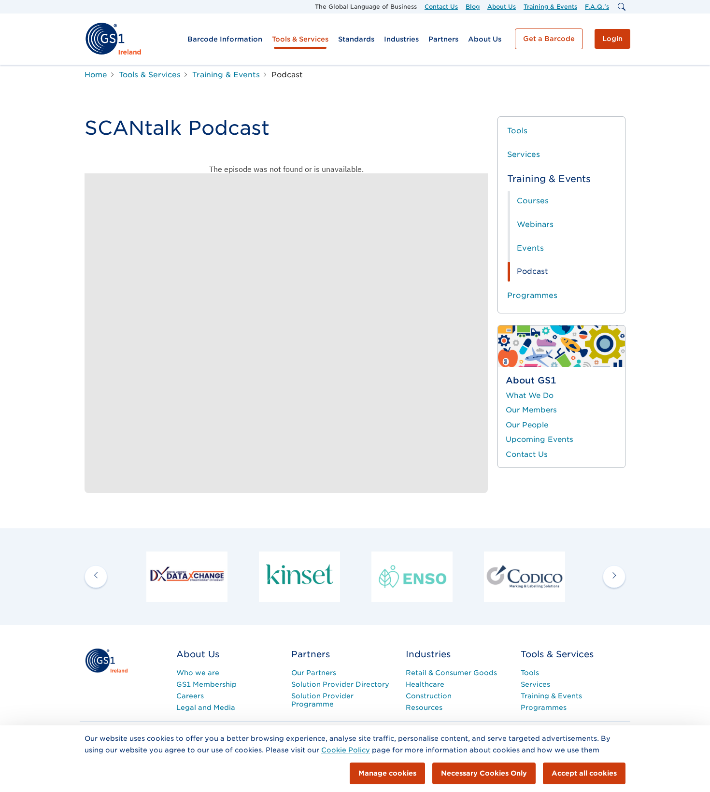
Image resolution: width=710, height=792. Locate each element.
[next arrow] (614, 576)
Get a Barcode (549, 38)
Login (612, 38)
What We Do (530, 395)
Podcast (532, 271)
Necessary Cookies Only (484, 773)
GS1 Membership (206, 684)
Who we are (197, 673)
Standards (356, 39)
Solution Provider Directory (340, 684)
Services (523, 154)
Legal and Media (205, 707)
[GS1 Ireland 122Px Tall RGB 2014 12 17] (106, 660)
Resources (424, 707)
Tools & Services (300, 39)
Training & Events (550, 6)
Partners (443, 39)
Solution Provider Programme (322, 700)
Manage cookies (387, 773)
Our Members (531, 410)
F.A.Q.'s (597, 6)
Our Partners (313, 673)
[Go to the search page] (621, 7)
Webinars (535, 224)
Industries (401, 39)
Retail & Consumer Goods (451, 673)
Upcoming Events (539, 439)
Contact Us (441, 6)
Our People (527, 425)
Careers (190, 696)
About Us (501, 6)
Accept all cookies (584, 773)
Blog (473, 6)
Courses (533, 200)
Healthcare (425, 684)
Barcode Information (224, 39)
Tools (517, 130)
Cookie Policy (345, 750)
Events (530, 248)
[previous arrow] (96, 576)
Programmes (532, 295)
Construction (429, 696)
